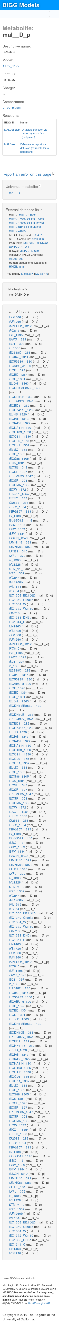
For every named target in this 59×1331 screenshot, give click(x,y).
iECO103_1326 (20, 432)
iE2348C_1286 (20, 352)
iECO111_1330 (20, 436)
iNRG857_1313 (20, 511)
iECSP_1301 (18, 480)
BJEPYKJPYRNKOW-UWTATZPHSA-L (29, 245)
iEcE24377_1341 (21, 401)
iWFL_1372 (17, 555)
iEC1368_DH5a (20, 617)
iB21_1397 (17, 343)
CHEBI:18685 (35, 219)
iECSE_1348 (18, 467)
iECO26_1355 (19, 440)
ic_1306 (15, 348)
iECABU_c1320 (20, 365)
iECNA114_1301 (21, 427)
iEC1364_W (18, 604)
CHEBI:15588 (17, 219)
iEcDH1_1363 (19, 383)
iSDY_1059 (17, 529)
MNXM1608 (16, 259)
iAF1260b (16, 582)
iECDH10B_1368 (21, 396)
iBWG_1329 (18, 339)
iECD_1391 (17, 379)
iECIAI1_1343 (19, 418)
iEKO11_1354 (19, 493)
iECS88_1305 (19, 458)
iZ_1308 (15, 560)
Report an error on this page (27, 174)
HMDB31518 (16, 266)
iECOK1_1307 (19, 445)
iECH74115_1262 (22, 409)
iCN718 (14, 613)
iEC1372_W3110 (21, 608)
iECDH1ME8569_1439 (25, 387)
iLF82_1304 (18, 507)
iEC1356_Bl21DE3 (23, 595)
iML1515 (15, 586)
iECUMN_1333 (20, 484)
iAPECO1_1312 (20, 326)
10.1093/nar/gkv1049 (39, 1303)
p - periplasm (11, 107)
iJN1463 (15, 626)
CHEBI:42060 (32, 227)
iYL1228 (15, 564)
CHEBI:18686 (17, 223)
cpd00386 (38, 239)
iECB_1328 (17, 370)
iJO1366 (15, 317)
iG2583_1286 (19, 502)
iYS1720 (15, 630)
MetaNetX (27, 274)
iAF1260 (15, 321)
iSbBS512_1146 (21, 520)
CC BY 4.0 (41, 274)
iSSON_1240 (19, 538)
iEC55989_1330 (21, 361)
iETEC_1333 (18, 498)
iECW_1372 (18, 489)
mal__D (14, 192)
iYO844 (14, 577)
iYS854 (14, 591)
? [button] (53, 173)
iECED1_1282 (19, 405)
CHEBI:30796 (35, 223)
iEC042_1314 (19, 356)
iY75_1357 (17, 573)
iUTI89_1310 (18, 551)
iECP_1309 (17, 454)
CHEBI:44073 (17, 231)
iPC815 (14, 330)
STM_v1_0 (17, 568)
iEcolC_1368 (18, 449)
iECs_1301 (17, 463)
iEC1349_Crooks (21, 599)
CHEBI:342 (16, 227)
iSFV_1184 (17, 533)
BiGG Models (20, 4)
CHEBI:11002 (27, 215)
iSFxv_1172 (11, 66)
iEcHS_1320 (18, 414)
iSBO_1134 (17, 524)
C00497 (37, 235)
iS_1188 (15, 515)
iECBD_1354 (18, 374)
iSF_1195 (16, 335)
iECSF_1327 (18, 471)
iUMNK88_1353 (20, 546)
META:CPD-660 (29, 251)
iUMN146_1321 (20, 542)
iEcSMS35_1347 (21, 476)
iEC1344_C (17, 621)
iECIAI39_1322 (20, 423)
